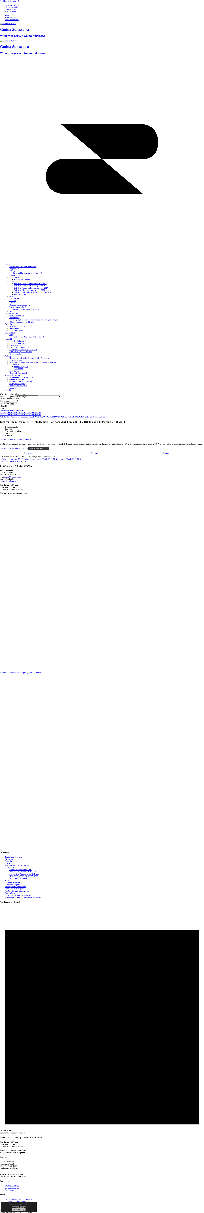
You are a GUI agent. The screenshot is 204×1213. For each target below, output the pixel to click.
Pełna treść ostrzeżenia (13, 448)
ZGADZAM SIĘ (19, 1210)
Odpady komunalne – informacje (17, 1201)
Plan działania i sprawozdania (20, 870)
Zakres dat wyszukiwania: (9, 399)
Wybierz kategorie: (7, 397)
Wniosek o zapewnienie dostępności (22, 872)
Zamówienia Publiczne (13, 857)
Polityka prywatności (19, 1206)
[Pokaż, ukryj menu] (102, 260)
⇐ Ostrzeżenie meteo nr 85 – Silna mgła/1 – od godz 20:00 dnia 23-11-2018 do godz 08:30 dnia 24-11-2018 (40, 459)
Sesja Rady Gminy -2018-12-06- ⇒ (13, 461)
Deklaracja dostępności (18, 878)
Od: (1, 401)
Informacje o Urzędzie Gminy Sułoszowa (24, 874)
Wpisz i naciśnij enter (8, 394)
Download (38, 448)
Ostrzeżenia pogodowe (13, 885)
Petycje (7, 863)
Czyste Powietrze (11, 861)
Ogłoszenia (9, 859)
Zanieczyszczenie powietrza (15, 887)
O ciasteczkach (19, 1208)
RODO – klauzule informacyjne (17, 891)
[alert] (102, 1020)
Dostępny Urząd (11, 868)
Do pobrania (9, 1190)
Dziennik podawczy (12, 1188)
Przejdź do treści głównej (9, 1)
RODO (7, 880)
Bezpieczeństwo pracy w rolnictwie (18, 895)
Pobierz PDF (9, 433)
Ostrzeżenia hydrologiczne (15, 889)
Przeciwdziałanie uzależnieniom (17, 865)
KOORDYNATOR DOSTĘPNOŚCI (23, 876)
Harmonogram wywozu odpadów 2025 (19, 1199)
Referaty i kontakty (12, 1186)
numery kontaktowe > (8, 481)
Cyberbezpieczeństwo (13, 882)
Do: (1, 403)
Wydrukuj (8, 435)
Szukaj (3, 406)
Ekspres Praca (10, 893)
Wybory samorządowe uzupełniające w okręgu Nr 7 (24, 897)
